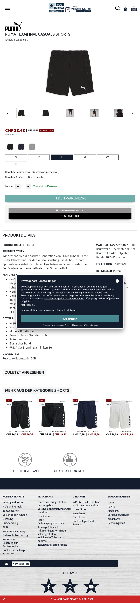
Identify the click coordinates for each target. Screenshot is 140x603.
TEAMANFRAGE (70, 216)
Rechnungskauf (116, 523)
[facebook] (48, 586)
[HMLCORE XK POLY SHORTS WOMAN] (53, 419)
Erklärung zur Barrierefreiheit (11, 544)
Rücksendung (10, 523)
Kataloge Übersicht (48, 527)
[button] (8, 8)
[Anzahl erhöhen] (28, 186)
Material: (102, 245)
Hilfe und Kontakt (12, 506)
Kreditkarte (114, 518)
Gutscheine (79, 517)
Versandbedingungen (15, 514)
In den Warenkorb (70, 198)
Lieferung (8, 518)
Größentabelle (36, 177)
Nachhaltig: (11, 354)
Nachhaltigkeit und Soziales (83, 522)
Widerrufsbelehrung (14, 531)
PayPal (111, 506)
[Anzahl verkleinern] (17, 186)
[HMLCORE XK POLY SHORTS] (20, 419)
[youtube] (91, 586)
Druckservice (45, 516)
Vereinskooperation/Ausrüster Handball (54, 510)
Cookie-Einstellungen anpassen (15, 551)
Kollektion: (104, 264)
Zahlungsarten (11, 510)
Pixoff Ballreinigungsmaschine (51, 521)
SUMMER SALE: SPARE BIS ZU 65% (72, 599)
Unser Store (79, 509)
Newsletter (79, 513)
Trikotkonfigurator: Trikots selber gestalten (52, 532)
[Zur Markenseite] (13, 27)
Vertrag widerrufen (13, 502)
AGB (5, 527)
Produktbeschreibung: (19, 245)
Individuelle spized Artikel (52, 544)
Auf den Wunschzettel (71, 210)
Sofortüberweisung (118, 514)
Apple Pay (113, 510)
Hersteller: (104, 270)
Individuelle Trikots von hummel (51, 539)
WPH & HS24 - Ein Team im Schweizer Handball (87, 503)
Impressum (9, 539)
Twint (111, 502)
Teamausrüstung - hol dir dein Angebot (52, 503)
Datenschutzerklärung (15, 535)
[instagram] (70, 586)
